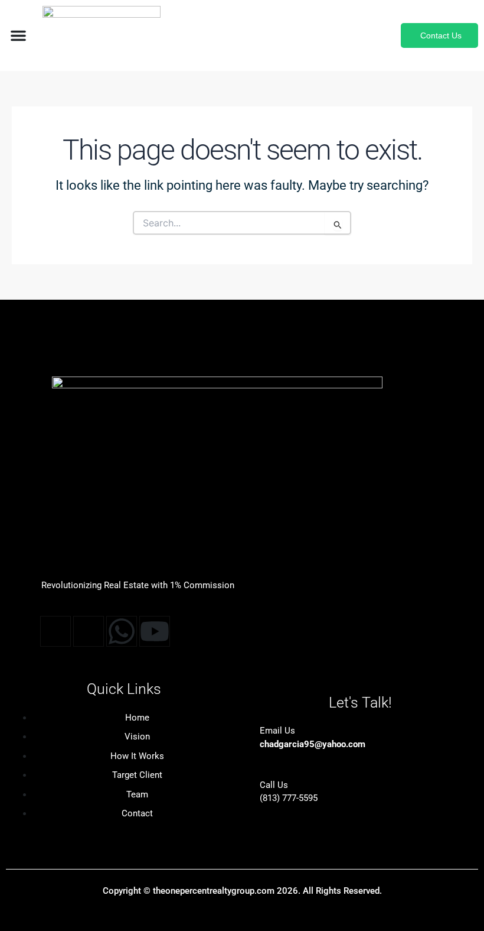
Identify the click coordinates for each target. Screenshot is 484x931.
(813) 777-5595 (289, 798)
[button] (18, 35)
